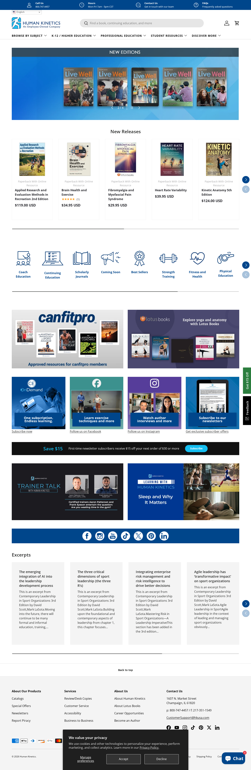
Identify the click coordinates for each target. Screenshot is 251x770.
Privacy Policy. (149, 748)
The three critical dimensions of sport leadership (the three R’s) (94, 579)
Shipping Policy (204, 756)
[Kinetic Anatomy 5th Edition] (219, 159)
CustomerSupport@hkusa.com (187, 718)
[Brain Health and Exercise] (79, 159)
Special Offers (21, 706)
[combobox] (142, 23)
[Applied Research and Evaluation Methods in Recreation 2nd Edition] (32, 159)
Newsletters (20, 713)
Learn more (36, 92)
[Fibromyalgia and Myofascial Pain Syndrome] (125, 159)
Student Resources (167, 35)
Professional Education (121, 35)
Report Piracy (21, 721)
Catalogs (18, 699)
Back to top (125, 670)
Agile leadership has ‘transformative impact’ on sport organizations (212, 576)
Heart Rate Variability (171, 190)
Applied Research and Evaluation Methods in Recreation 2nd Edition (31, 194)
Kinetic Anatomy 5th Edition (217, 192)
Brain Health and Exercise (74, 192)
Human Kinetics (28, 756)
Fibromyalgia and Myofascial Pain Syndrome (121, 194)
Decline (161, 759)
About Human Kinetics (129, 699)
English (20, 12)
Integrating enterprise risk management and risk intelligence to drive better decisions (153, 579)
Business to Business (78, 721)
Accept (123, 759)
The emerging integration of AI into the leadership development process (36, 579)
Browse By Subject (27, 35)
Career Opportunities (129, 713)
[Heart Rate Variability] (172, 159)
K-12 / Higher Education (72, 35)
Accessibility (72, 713)
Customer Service (76, 706)
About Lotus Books (127, 706)
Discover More (204, 35)
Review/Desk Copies (78, 699)
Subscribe (196, 448)
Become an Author (127, 721)
